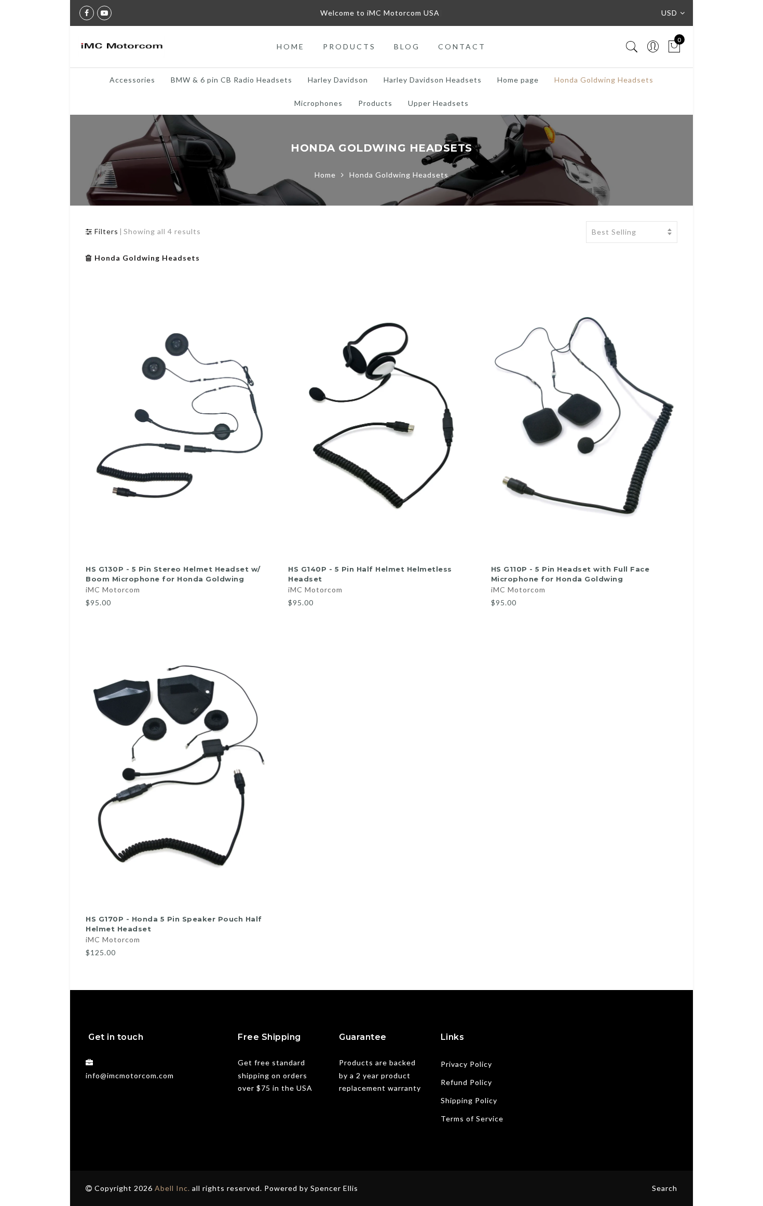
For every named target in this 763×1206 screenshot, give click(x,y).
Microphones (318, 103)
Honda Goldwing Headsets (603, 79)
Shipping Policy (469, 1100)
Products (349, 46)
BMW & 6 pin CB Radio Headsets (231, 79)
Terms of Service (472, 1118)
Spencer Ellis (334, 1188)
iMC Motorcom (113, 589)
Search (664, 1188)
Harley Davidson (338, 79)
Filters (105, 231)
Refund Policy (466, 1082)
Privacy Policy (466, 1064)
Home (291, 46)
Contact (462, 46)
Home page (518, 79)
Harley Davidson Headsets (433, 79)
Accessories (132, 79)
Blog (407, 46)
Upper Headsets (438, 103)
